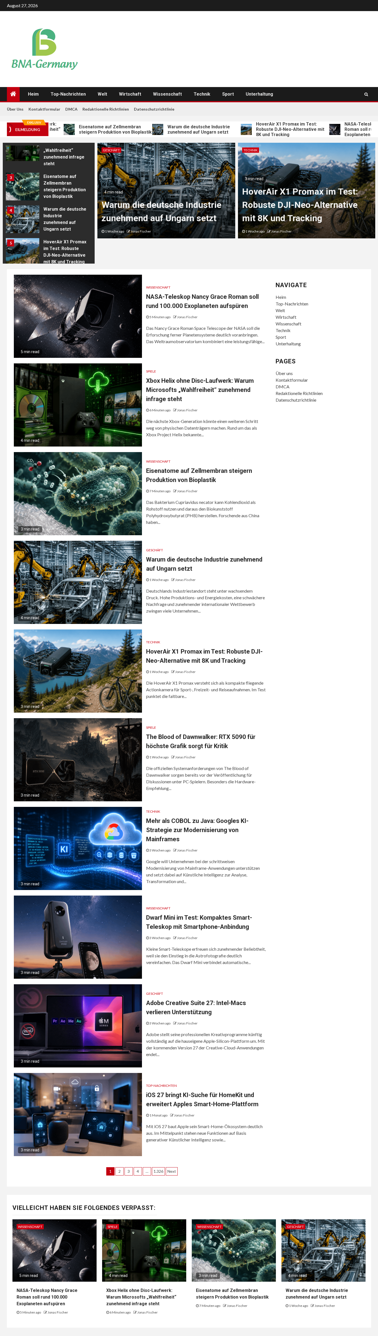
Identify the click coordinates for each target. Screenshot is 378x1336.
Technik (202, 94)
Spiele (151, 371)
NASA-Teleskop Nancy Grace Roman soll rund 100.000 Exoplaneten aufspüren (47, 1297)
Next (171, 1171)
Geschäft (111, 150)
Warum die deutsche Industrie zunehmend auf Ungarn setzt (163, 129)
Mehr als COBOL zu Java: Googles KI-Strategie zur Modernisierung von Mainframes (197, 830)
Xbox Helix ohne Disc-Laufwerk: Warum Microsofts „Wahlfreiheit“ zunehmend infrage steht (200, 389)
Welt (102, 94)
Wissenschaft (167, 94)
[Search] (366, 94)
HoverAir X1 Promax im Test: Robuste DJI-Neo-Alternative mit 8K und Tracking (254, 129)
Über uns (15, 109)
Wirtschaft (130, 94)
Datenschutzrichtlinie (154, 109)
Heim (33, 94)
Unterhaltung (259, 94)
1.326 (158, 1171)
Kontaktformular (44, 109)
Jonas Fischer (141, 231)
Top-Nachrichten (68, 94)
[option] (49, 149)
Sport (228, 94)
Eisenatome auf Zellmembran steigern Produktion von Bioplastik (79, 129)
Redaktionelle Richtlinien (105, 109)
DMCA (71, 109)
